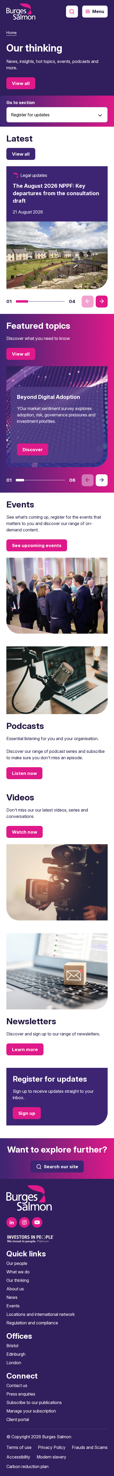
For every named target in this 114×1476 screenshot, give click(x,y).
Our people (16, 1263)
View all (21, 83)
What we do (18, 1271)
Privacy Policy (51, 1447)
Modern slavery (51, 1457)
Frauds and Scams (90, 1447)
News (11, 1297)
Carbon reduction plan (27, 1466)
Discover (33, 449)
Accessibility (18, 1457)
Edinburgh (15, 1354)
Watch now (24, 832)
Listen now (24, 773)
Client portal (17, 1419)
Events (13, 1305)
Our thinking (17, 1280)
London (13, 1362)
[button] (22, 301)
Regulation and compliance (32, 1322)
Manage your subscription (31, 1411)
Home (11, 32)
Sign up (26, 1113)
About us (15, 1288)
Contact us (16, 1385)
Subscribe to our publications (34, 1402)
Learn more (25, 1049)
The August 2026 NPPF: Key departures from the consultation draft (56, 193)
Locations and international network (40, 1314)
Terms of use (19, 1447)
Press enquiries (20, 1394)
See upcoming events (37, 545)
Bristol (12, 1345)
